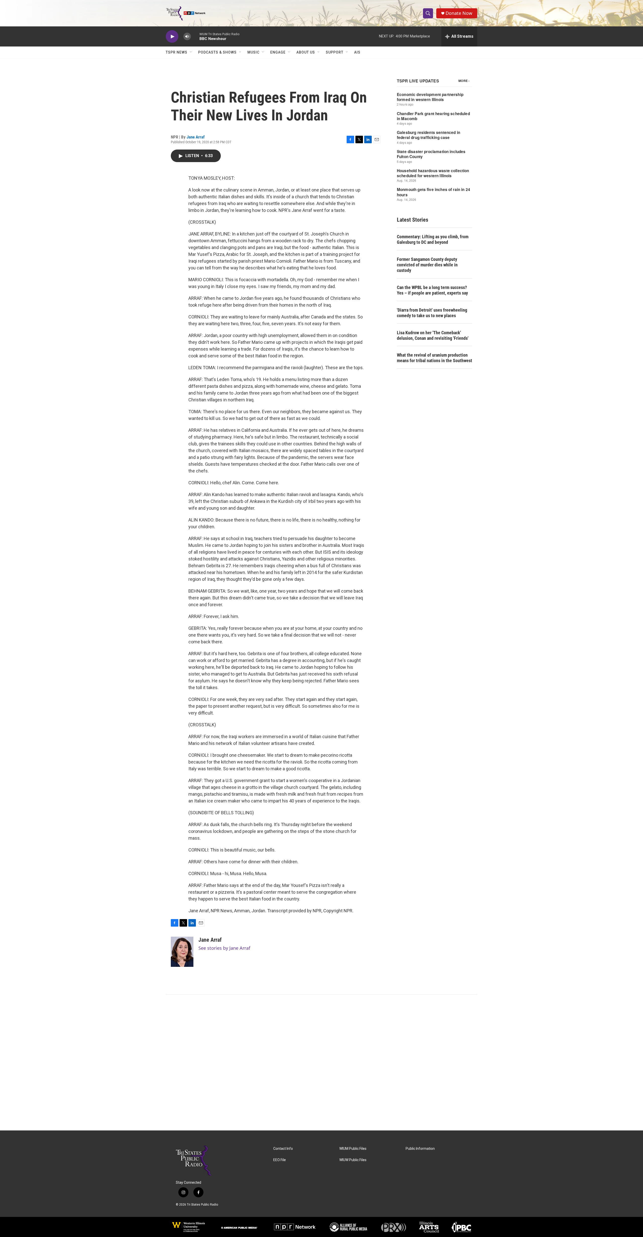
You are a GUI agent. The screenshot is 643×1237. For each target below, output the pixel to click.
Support (334, 52)
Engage (278, 52)
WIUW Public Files (352, 1160)
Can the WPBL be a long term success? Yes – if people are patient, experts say (432, 290)
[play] (172, 36)
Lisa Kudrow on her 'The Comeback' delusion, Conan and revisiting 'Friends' (432, 335)
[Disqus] (321, 1062)
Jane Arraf (196, 136)
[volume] (187, 36)
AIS (357, 52)
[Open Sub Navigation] (191, 52)
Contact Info (283, 1149)
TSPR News (176, 52)
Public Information (420, 1149)
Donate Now (459, 13)
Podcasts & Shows (217, 52)
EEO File (279, 1160)
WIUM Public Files (352, 1149)
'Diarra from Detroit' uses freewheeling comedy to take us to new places (432, 312)
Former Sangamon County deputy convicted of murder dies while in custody (427, 265)
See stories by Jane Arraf (224, 948)
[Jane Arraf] (182, 952)
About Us (305, 52)
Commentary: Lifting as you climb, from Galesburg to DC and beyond (432, 239)
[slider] (195, 36)
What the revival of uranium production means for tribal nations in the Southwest (434, 357)
